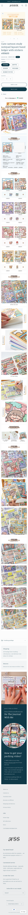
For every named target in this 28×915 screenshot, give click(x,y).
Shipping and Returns (9, 803)
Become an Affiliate (8, 800)
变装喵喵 (5, 64)
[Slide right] (17, 38)
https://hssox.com (10, 762)
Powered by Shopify (16, 912)
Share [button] (4, 94)
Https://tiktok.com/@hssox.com (13, 711)
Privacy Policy (7, 807)
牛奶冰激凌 (15, 68)
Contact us (6, 793)
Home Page (6, 817)
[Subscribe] (23, 893)
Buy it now (14, 89)
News (4, 824)
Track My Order (7, 796)
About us (5, 789)
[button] (2, 5)
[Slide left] (10, 38)
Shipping (3, 59)
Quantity (3, 75)
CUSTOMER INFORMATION (10, 828)
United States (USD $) (13, 903)
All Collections (7, 821)
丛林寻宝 (14, 64)
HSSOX (12, 912)
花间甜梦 (5, 68)
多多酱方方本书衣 (8, 72)
